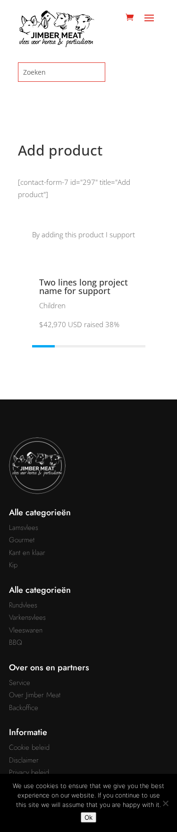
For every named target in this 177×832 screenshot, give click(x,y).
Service (19, 682)
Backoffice (23, 707)
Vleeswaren (25, 630)
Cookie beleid (29, 747)
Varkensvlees (27, 617)
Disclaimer (24, 760)
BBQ (15, 642)
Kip (13, 565)
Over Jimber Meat (34, 695)
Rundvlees (23, 605)
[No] (165, 803)
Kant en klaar (27, 552)
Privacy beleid (29, 772)
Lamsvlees (23, 527)
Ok (88, 817)
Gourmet (21, 540)
